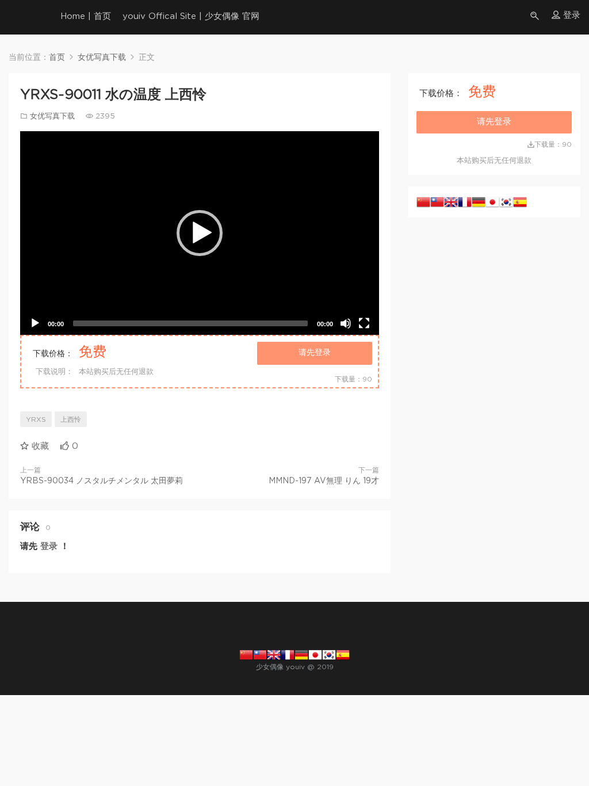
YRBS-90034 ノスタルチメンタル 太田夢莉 (101, 481)
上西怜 (70, 419)
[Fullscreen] (364, 323)
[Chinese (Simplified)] (423, 201)
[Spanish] (520, 201)
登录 (49, 546)
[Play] (35, 323)
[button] (200, 233)
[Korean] (506, 201)
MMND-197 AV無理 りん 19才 (324, 481)
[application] (199, 233)
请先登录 (315, 353)
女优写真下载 (52, 116)
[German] (478, 201)
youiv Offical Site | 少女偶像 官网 (191, 16)
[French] (465, 201)
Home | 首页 (85, 16)
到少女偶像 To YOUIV (26, 17)
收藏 (39, 446)
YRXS (36, 419)
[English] (451, 201)
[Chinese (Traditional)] (437, 201)
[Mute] (345, 323)
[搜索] (536, 16)
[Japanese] (492, 201)
